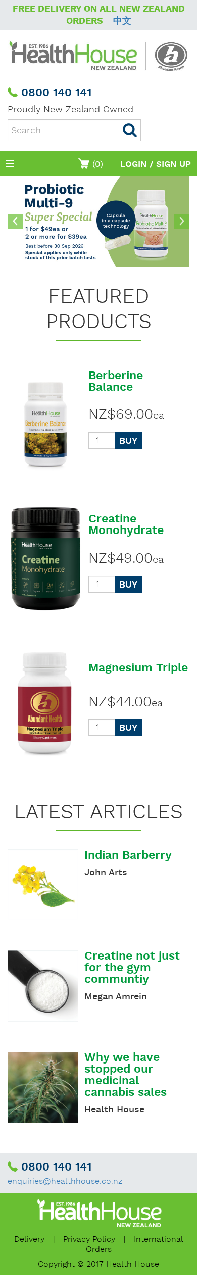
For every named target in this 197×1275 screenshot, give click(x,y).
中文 (122, 21)
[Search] (130, 130)
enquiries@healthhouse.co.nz (65, 1181)
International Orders (134, 1244)
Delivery (29, 1239)
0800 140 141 (56, 93)
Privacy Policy (89, 1239)
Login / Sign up (155, 164)
